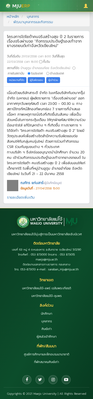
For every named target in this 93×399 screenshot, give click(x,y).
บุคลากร (33, 16)
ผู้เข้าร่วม (53, 80)
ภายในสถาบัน (16, 73)
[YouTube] (66, 379)
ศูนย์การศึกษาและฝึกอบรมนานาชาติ (46, 354)
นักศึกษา (46, 313)
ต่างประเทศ (57, 73)
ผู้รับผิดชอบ (36, 80)
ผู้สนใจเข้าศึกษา (46, 336)
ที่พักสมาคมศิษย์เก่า (46, 362)
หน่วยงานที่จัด (16, 80)
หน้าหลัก (13, 16)
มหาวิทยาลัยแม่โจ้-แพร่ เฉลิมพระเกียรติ (46, 288)
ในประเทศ (37, 73)
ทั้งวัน (46, 61)
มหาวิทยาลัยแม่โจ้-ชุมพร (46, 296)
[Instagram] (53, 379)
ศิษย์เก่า (47, 329)
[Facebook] (26, 379)
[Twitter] (39, 379)
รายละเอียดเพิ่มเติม (21, 197)
